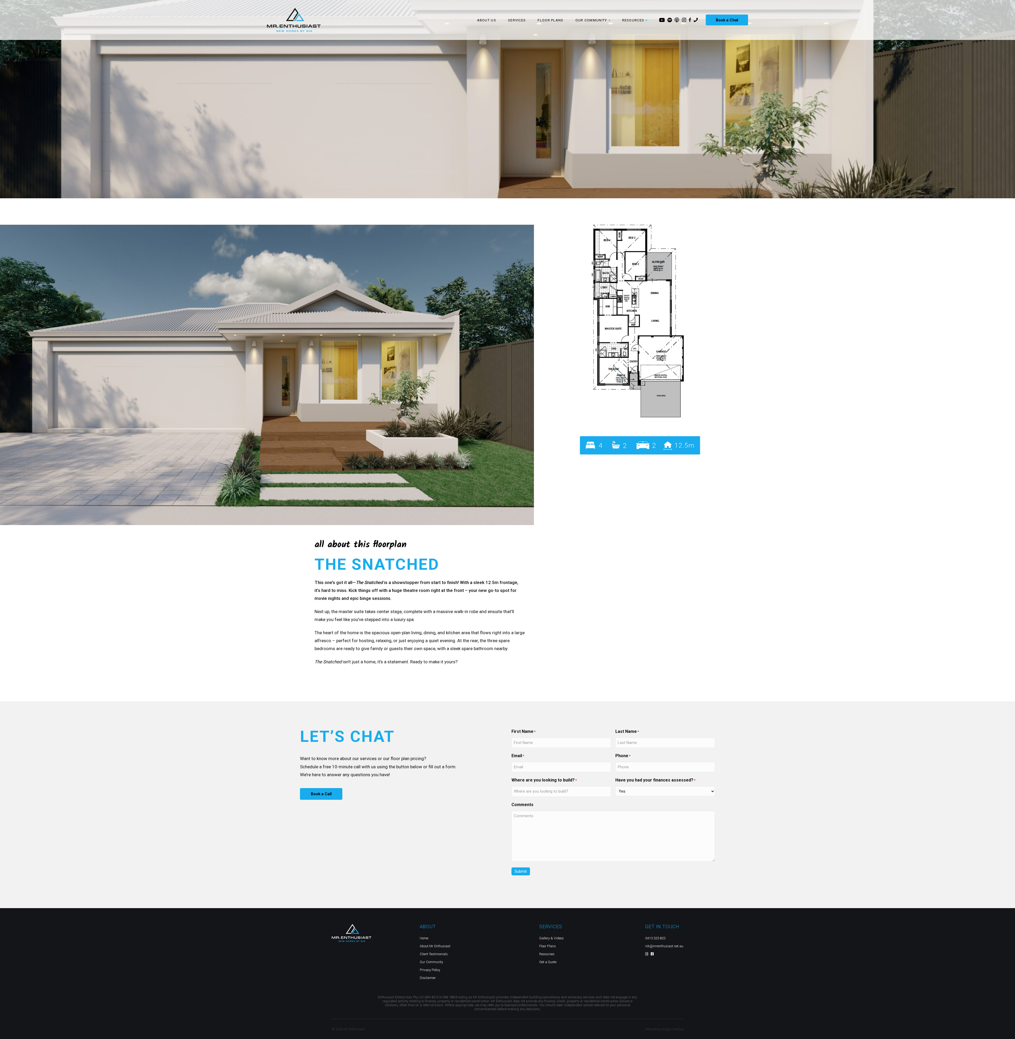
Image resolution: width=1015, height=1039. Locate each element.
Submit (521, 871)
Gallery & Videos (551, 938)
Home (424, 938)
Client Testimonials (434, 954)
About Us (486, 20)
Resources (547, 954)
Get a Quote (547, 962)
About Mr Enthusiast (435, 946)
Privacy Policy (430, 970)
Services (517, 20)
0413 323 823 (655, 938)
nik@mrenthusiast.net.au (664, 946)
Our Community (431, 962)
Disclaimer (428, 978)
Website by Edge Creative (664, 1029)
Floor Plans (550, 20)
